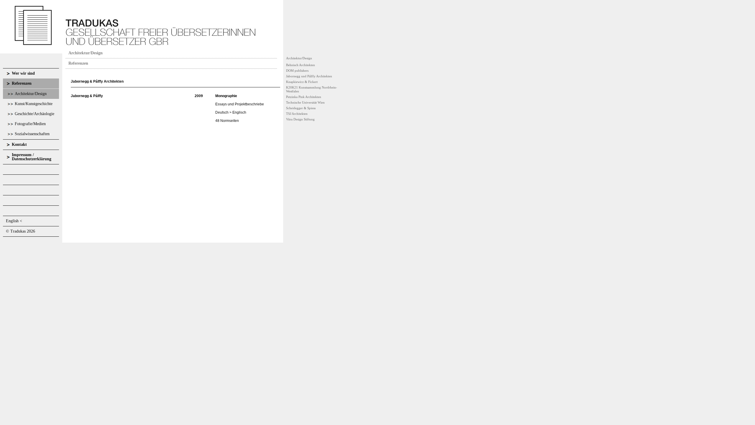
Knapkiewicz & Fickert (302, 82)
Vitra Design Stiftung (300, 119)
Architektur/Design (31, 93)
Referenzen (22, 83)
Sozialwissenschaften (32, 134)
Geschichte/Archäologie (34, 114)
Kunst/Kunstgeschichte (33, 104)
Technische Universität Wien (305, 102)
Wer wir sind (23, 73)
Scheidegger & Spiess (301, 108)
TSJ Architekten (297, 113)
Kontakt (19, 144)
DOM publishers (297, 70)
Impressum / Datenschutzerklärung (31, 157)
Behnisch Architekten (300, 65)
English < (14, 221)
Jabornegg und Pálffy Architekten (309, 76)
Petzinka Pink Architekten (303, 97)
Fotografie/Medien (30, 124)
